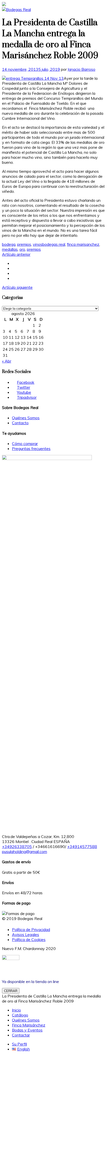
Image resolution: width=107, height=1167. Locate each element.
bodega (8, 244)
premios (24, 244)
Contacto (20, 422)
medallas (10, 249)
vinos (37, 244)
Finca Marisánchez (28, 1025)
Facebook (25, 382)
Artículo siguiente (17, 287)
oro (22, 249)
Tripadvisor (27, 397)
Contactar (21, 1035)
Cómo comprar (25, 443)
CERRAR (10, 991)
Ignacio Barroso (81, 69)
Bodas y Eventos (27, 1030)
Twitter (23, 387)
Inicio (16, 1010)
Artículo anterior (16, 254)
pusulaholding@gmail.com (24, 851)
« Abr (6, 361)
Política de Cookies (29, 939)
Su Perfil (19, 1044)
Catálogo (20, 1015)
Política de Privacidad (31, 929)
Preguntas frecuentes (31, 448)
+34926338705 (17, 846)
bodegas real (53, 244)
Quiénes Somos (26, 417)
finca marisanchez (83, 244)
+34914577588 (82, 846)
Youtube (24, 392)
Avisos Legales (25, 934)
